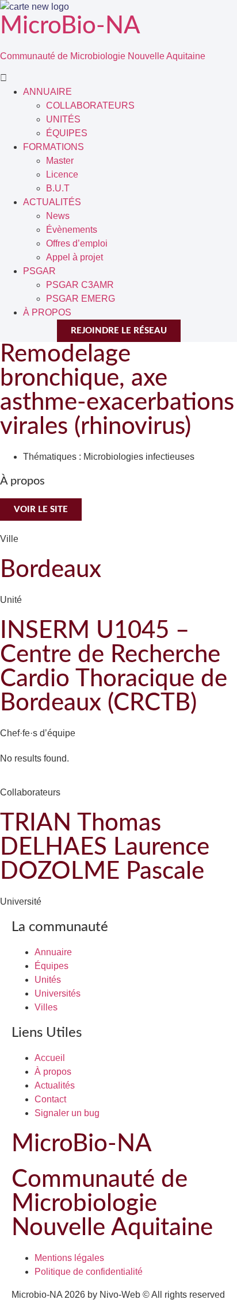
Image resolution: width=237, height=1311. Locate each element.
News (58, 216)
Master (60, 161)
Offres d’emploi (77, 243)
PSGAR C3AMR (80, 285)
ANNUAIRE (47, 92)
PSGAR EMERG (80, 298)
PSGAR (39, 271)
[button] (118, 78)
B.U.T (58, 188)
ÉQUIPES (66, 133)
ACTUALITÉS (52, 202)
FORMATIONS (53, 147)
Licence (62, 174)
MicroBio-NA (70, 26)
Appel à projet (74, 257)
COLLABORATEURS (90, 105)
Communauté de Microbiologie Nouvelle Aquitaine (102, 56)
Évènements (71, 229)
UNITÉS (63, 119)
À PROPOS (47, 312)
